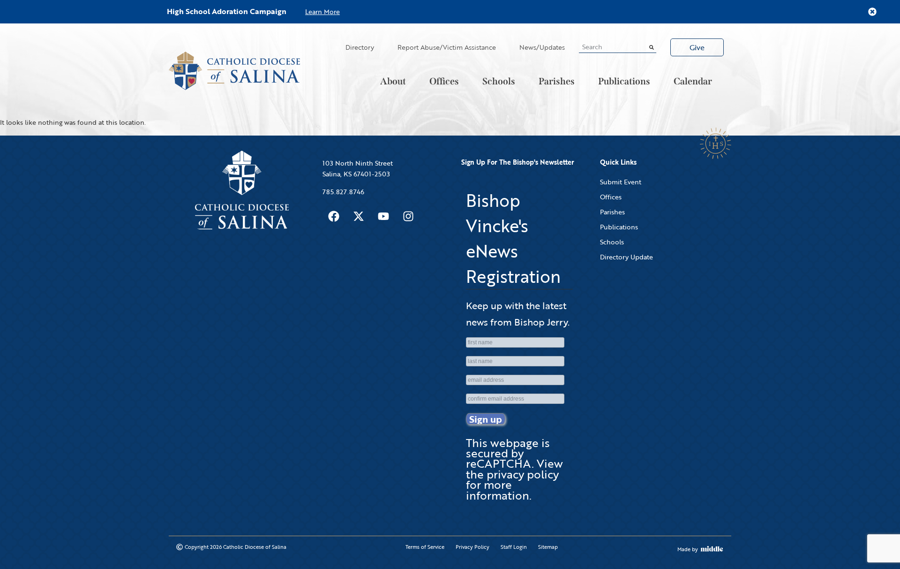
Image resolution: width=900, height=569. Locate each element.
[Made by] (712, 549)
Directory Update (626, 257)
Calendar (693, 81)
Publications (624, 81)
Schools (498, 81)
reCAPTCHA (499, 463)
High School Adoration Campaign (226, 11)
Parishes (557, 81)
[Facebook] (333, 216)
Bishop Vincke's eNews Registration (513, 238)
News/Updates (542, 47)
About (393, 81)
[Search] (651, 47)
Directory (359, 47)
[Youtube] (383, 216)
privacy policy (523, 474)
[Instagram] (408, 216)
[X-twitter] (358, 216)
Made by (687, 549)
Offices (444, 81)
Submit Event (620, 182)
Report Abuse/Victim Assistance (447, 47)
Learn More (322, 11)
